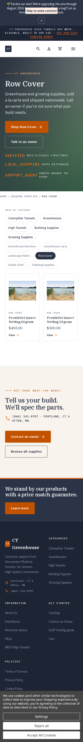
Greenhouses (57, 557)
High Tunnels (57, 565)
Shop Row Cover (27, 127)
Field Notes (12, 622)
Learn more (20, 508)
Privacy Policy (14, 680)
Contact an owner (28, 436)
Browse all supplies (26, 451)
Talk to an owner (24, 142)
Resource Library (16, 630)
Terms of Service (16, 671)
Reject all (41, 726)
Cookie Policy (14, 689)
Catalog (54, 613)
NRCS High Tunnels (17, 647)
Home (3, 196)
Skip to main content (41, 11)
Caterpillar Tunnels (61, 548)
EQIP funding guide (61, 630)
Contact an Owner (61, 622)
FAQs (8, 639)
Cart (52, 639)
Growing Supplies (24, 196)
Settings (41, 716)
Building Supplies (60, 574)
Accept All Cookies (41, 735)
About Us (11, 613)
